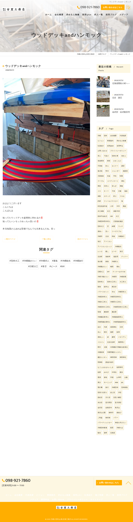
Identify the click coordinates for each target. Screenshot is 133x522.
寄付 (107, 171)
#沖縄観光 (65, 261)
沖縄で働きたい (103, 276)
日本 (121, 327)
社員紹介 (101, 146)
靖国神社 (113, 327)
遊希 (105, 432)
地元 (99, 241)
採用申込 (120, 146)
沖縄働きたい (102, 266)
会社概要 (113, 135)
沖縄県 (114, 276)
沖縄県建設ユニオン (114, 352)
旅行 (107, 387)
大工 (117, 216)
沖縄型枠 (115, 387)
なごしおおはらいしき (106, 367)
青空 (121, 251)
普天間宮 (108, 402)
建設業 (114, 312)
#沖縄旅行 (78, 261)
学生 (115, 176)
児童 (119, 191)
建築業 (106, 312)
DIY (108, 271)
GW (111, 216)
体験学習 (116, 211)
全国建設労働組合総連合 (119, 347)
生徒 (108, 176)
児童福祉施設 (118, 221)
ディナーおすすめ (119, 271)
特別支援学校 (102, 206)
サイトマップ (96, 499)
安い (107, 231)
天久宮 (107, 397)
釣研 (99, 201)
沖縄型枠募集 (102, 427)
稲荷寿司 (120, 367)
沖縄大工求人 (102, 302)
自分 (99, 327)
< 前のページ (10, 239)
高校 (124, 206)
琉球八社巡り (102, 392)
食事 (118, 332)
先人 (99, 332)
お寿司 (119, 377)
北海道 (112, 432)
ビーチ (114, 251)
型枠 (105, 135)
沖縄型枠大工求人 (104, 307)
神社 (122, 181)
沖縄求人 (115, 261)
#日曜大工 (33, 266)
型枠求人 (101, 281)
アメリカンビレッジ (105, 246)
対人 (107, 166)
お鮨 (126, 377)
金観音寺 (108, 407)
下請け (106, 156)
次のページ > (82, 239)
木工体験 (101, 211)
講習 (122, 166)
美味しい (101, 337)
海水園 (100, 261)
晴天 (99, 347)
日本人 (106, 186)
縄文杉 (114, 286)
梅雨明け (121, 342)
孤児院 (100, 171)
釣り (115, 196)
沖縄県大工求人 (115, 302)
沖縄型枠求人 (102, 296)
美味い (100, 231)
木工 (108, 211)
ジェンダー (116, 171)
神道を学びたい (120, 422)
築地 (105, 377)
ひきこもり (117, 161)
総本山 (106, 286)
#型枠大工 (14, 261)
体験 (99, 196)
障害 (108, 161)
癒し (107, 251)
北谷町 (100, 256)
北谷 (107, 236)
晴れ (118, 266)
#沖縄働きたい (29, 261)
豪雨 (113, 337)
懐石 (105, 332)
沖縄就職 (123, 276)
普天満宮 (118, 402)
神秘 (121, 186)
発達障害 (101, 161)
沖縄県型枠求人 (115, 296)
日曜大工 (101, 271)
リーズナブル (116, 231)
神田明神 (113, 357)
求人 (99, 156)
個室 (111, 332)
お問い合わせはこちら (112, 7)
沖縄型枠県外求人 (104, 221)
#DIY (62, 266)
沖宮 (119, 392)
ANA (116, 382)
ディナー (124, 256)
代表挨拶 (123, 135)
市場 (111, 377)
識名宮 (100, 397)
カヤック (107, 196)
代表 (105, 327)
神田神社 (123, 357)
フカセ (122, 196)
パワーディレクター (105, 422)
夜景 (111, 427)
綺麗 (113, 226)
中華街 (114, 372)
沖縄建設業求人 (103, 317)
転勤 (121, 176)
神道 (99, 186)
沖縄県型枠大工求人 (120, 307)
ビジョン (101, 140)
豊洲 (99, 377)
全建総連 (101, 352)
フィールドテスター (111, 201)
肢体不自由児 (102, 216)
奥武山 (117, 407)
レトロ (100, 251)
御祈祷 (107, 417)
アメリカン (108, 241)
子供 (113, 191)
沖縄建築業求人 (117, 317)
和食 (113, 236)
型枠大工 (101, 226)
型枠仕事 (115, 156)
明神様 (100, 362)
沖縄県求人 (122, 291)
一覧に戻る (46, 239)
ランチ (120, 226)
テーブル (101, 181)
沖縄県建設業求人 (104, 322)
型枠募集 (124, 387)
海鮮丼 (107, 256)
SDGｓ (123, 156)
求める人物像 (121, 140)
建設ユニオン (102, 357)
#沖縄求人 (44, 261)
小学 (111, 206)
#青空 (44, 266)
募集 (107, 261)
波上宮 (112, 392)
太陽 (105, 347)
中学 (118, 206)
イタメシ (101, 342)
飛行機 (100, 387)
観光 (99, 432)
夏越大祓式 (109, 362)
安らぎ (114, 186)
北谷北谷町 (111, 342)
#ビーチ (53, 266)
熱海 (99, 286)
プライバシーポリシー (118, 150)
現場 (99, 312)
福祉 (126, 191)
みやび (106, 372)
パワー (115, 417)
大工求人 (123, 281)
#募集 (55, 261)
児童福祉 (101, 176)
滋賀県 (115, 256)
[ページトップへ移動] (128, 482)
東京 (99, 382)
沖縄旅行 (121, 236)
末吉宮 (100, 402)
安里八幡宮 (117, 397)
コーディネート (112, 181)
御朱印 (111, 412)
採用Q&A (110, 146)
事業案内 (110, 140)
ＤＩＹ (106, 191)
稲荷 (99, 372)
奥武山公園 (102, 412)
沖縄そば (120, 427)
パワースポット (103, 291)
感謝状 (125, 171)
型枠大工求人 (112, 281)
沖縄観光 (118, 246)
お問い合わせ (102, 150)
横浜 (121, 372)
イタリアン (122, 337)
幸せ (113, 291)
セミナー (115, 166)
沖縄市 (100, 236)
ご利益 (100, 417)
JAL (122, 382)
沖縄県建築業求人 (119, 322)
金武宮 (100, 407)
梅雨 (111, 266)
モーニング (108, 382)
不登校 (100, 166)
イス (99, 191)
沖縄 (99, 135)
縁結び (119, 412)
